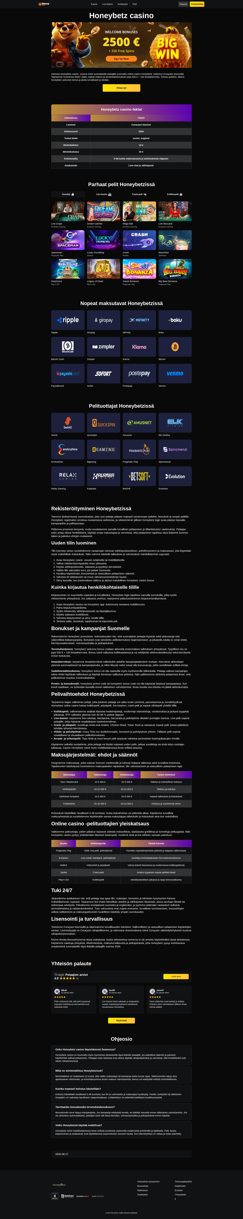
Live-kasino (101, 194)
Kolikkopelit (173, 194)
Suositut (66, 194)
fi (175, 1199)
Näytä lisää (121, 1020)
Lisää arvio (176, 976)
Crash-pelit (137, 194)
